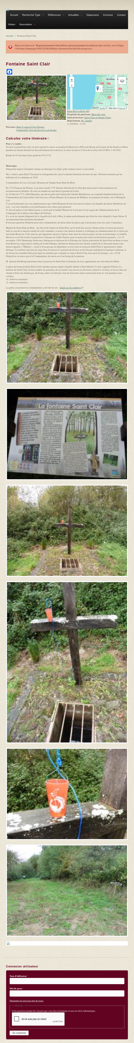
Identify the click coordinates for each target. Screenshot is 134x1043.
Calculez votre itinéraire (27, 138)
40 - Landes (86, 120)
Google (123, 108)
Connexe (108, 14)
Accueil (14, 14)
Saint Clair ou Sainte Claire (97, 117)
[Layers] (122, 80)
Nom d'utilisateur (19, 976)
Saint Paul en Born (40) (78, 111)
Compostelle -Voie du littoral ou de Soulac (36, 130)
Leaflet (103, 108)
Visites (11, 24)
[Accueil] (7, 9)
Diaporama (93, 14)
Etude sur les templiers (71, 287)
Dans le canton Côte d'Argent (30, 126)
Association (24, 25)
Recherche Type (30, 15)
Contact (121, 14)
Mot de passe (17, 988)
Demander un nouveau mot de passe (26, 1000)
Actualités (72, 15)
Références (53, 15)
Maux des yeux (98, 114)
